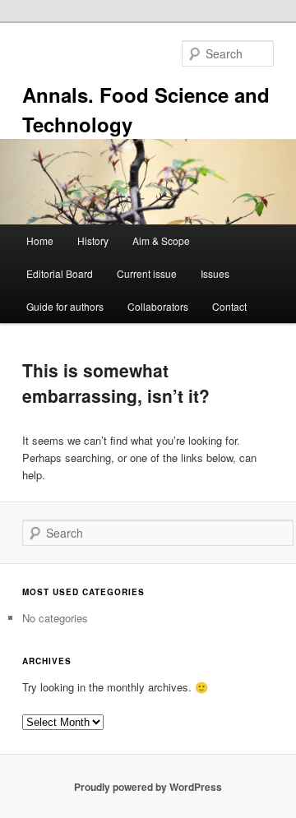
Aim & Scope (161, 240)
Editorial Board (59, 273)
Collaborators (157, 306)
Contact (229, 306)
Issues (215, 273)
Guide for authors (65, 306)
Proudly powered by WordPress (148, 786)
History (93, 240)
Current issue (147, 273)
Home (39, 240)
